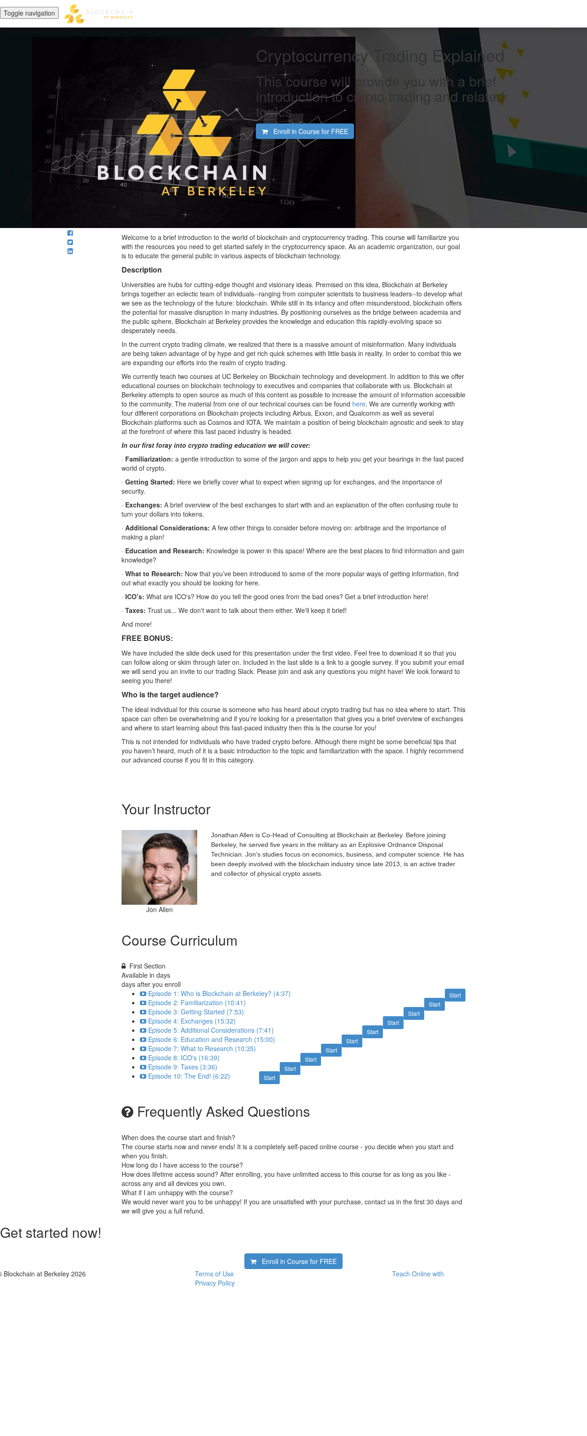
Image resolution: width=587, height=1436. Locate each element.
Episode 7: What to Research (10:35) (202, 1048)
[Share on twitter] (70, 241)
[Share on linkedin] (70, 251)
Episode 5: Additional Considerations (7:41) (211, 1030)
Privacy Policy (215, 1282)
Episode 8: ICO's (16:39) (184, 1057)
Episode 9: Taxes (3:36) (182, 1066)
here (357, 403)
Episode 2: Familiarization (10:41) (197, 1002)
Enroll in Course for (308, 131)
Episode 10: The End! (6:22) (189, 1075)
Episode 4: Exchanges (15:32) (192, 1020)
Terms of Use (214, 1273)
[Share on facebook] (70, 232)
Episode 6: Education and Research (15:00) (211, 1039)
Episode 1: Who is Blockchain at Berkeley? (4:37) (219, 993)
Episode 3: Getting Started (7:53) (196, 1011)
